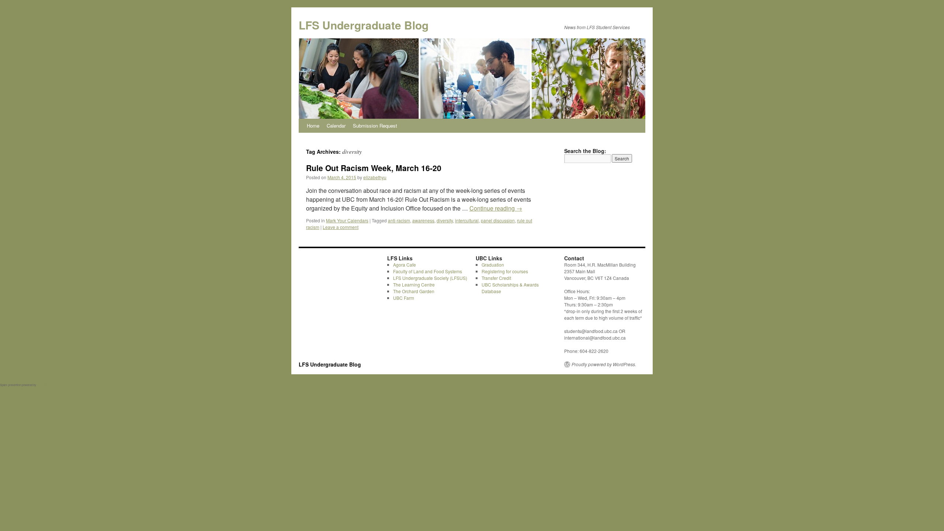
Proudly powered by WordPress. (604, 364)
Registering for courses (505, 271)
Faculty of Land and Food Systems (427, 271)
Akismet (42, 385)
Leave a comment (340, 227)
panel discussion (498, 220)
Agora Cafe (404, 264)
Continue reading (495, 208)
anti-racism (399, 220)
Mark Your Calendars (347, 220)
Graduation (493, 264)
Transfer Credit (496, 278)
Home (313, 125)
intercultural (467, 220)
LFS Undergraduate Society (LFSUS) (430, 278)
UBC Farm (403, 298)
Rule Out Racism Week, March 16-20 (373, 167)
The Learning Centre (414, 284)
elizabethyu (374, 177)
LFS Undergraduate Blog (363, 25)
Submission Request (375, 125)
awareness (423, 220)
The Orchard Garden (413, 291)
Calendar (336, 125)
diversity (445, 220)
